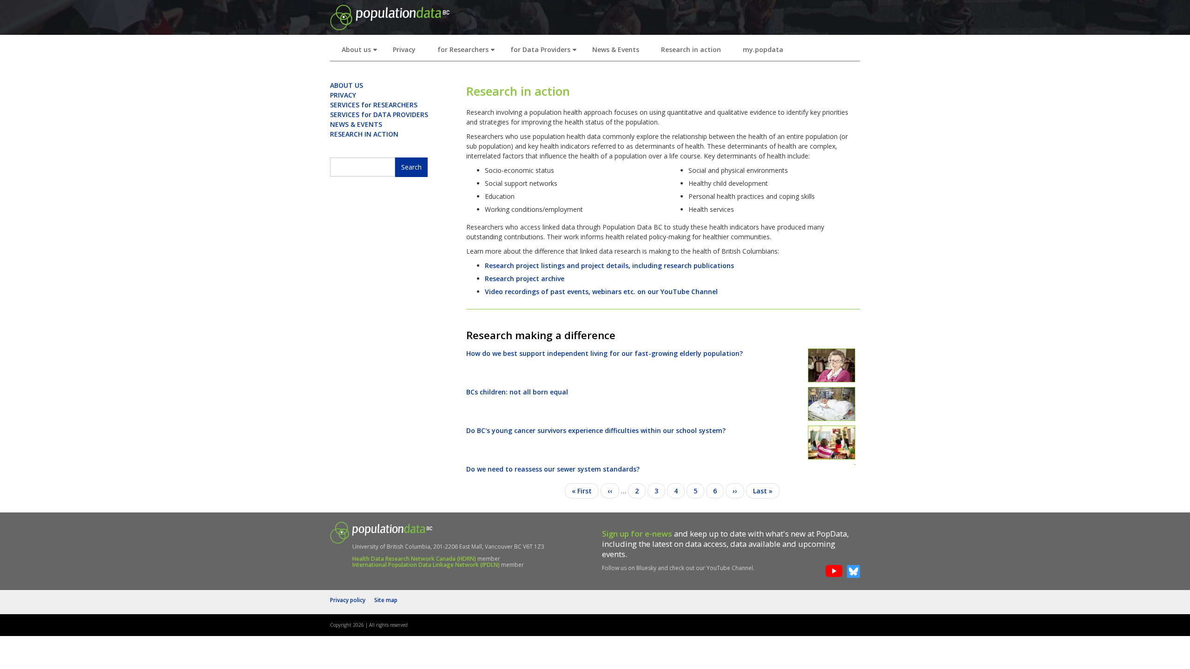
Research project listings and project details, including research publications (609, 265)
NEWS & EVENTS (356, 124)
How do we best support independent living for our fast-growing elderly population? (604, 353)
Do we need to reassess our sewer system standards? (553, 469)
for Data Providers (545, 52)
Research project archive (524, 278)
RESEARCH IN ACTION (364, 134)
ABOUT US (346, 85)
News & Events (615, 49)
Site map (385, 600)
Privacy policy (347, 600)
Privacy (404, 49)
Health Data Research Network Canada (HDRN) (414, 559)
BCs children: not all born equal (517, 391)
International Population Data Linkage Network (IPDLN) (426, 565)
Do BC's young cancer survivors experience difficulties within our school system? (596, 430)
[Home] (390, 16)
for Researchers (468, 52)
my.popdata (763, 49)
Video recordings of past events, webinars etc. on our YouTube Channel (601, 291)
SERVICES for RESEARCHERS (373, 104)
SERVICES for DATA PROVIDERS (379, 114)
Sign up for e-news (637, 533)
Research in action (691, 49)
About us (361, 52)
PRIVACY (343, 95)
